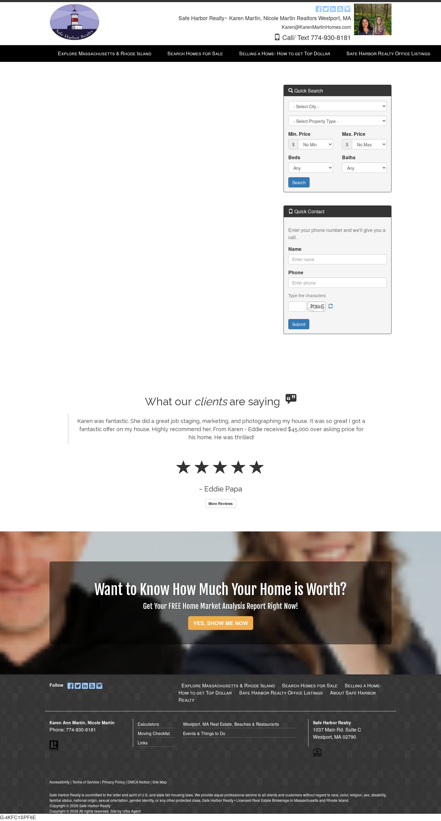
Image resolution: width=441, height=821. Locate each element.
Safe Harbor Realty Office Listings (281, 692)
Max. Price (353, 133)
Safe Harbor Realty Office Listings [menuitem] (388, 53)
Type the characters (307, 295)
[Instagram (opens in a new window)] (347, 8)
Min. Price (299, 133)
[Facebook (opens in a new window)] (318, 8)
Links (143, 743)
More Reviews (220, 503)
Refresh (330, 306)
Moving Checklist (154, 733)
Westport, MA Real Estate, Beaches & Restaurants (231, 724)
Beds (294, 157)
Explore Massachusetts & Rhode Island (228, 685)
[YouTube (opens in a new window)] (340, 8)
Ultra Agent (131, 810)
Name (295, 248)
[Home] (74, 21)
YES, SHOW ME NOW (220, 623)
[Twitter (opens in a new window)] (325, 8)
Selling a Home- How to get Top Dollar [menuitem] (284, 53)
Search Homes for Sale (310, 685)
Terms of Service (85, 781)
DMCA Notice (139, 781)
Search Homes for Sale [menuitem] (195, 53)
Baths (349, 157)
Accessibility (60, 781)
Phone (295, 272)
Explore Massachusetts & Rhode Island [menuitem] (104, 53)
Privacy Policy (113, 781)
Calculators (148, 724)
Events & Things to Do (204, 733)
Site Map (159, 781)
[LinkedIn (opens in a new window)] (333, 8)
